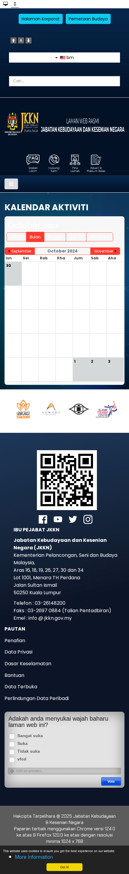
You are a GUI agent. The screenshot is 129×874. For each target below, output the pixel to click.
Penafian (14, 640)
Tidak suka (28, 751)
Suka (22, 743)
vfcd (21, 759)
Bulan (35, 237)
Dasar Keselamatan (27, 663)
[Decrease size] (29, 40)
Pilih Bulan (99, 237)
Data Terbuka (20, 686)
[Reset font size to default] (21, 40)
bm (69, 58)
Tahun (16, 237)
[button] (27, 409)
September (21, 251)
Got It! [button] (64, 867)
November (103, 251)
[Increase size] (13, 40)
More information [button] (34, 856)
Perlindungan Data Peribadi (36, 698)
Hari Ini (75, 237)
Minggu (55, 237)
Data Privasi (18, 651)
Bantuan (14, 675)
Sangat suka (30, 736)
